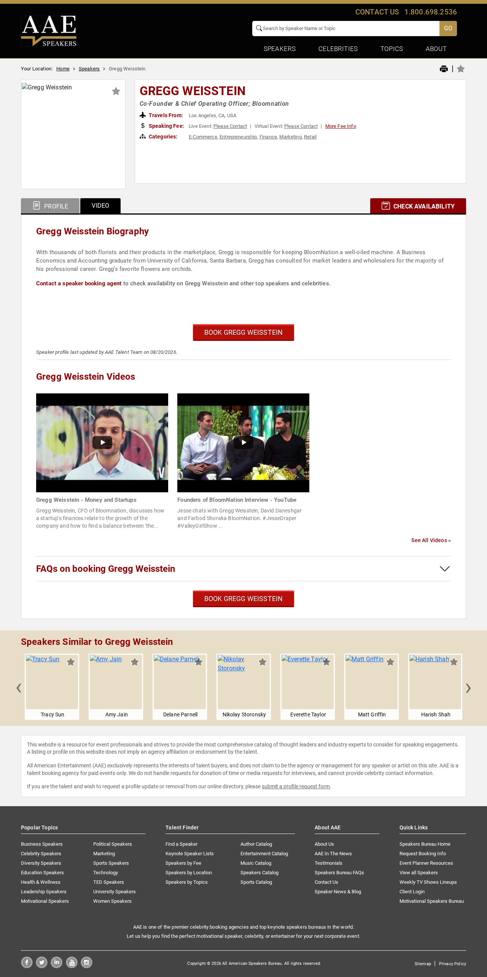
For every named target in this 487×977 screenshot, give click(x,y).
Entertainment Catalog (264, 853)
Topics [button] (391, 49)
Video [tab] (100, 205)
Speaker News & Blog (338, 891)
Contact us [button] (377, 12)
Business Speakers (42, 844)
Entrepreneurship (238, 137)
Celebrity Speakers (41, 853)
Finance (268, 137)
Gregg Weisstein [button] (193, 91)
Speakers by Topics (187, 882)
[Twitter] (42, 966)
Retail (310, 137)
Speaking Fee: (166, 126)
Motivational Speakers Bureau (431, 901)
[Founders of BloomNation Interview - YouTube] (243, 442)
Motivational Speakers (45, 901)
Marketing (290, 137)
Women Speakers (112, 901)
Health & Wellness (40, 882)
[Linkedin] (56, 966)
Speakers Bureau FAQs (339, 872)
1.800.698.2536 (430, 12)
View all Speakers (418, 872)
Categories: (163, 137)
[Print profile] (444, 69)
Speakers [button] (280, 49)
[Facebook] (27, 966)
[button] (18, 687)
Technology (105, 872)
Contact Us (326, 882)
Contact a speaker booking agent (79, 283)
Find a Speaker (181, 844)
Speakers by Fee (183, 863)
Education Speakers (42, 872)
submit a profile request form (296, 786)
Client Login (412, 891)
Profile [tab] (55, 206)
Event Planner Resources (426, 863)
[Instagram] (86, 966)
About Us (324, 844)
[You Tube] (72, 966)
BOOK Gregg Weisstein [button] (243, 332)
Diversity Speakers (41, 863)
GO (448, 28)
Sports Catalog (256, 882)
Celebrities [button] (338, 49)
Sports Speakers (111, 863)
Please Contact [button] (230, 126)
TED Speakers (108, 882)
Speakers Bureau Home (424, 844)
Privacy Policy (452, 963)
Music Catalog (255, 863)
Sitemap (423, 963)
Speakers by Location (189, 872)
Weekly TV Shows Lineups (428, 882)
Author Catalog (256, 844)
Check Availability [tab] (423, 206)
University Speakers (114, 891)
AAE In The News (333, 853)
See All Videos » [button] (431, 540)
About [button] (436, 49)
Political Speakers (112, 844)
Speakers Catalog (259, 872)
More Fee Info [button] (340, 126)
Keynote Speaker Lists (190, 853)
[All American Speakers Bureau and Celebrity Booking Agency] (48, 30)
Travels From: (165, 115)
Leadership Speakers (44, 891)
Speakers (89, 69)
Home (63, 69)
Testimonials (328, 863)
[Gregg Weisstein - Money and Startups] (102, 442)
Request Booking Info (422, 853)
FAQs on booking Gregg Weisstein (105, 568)
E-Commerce (203, 137)
